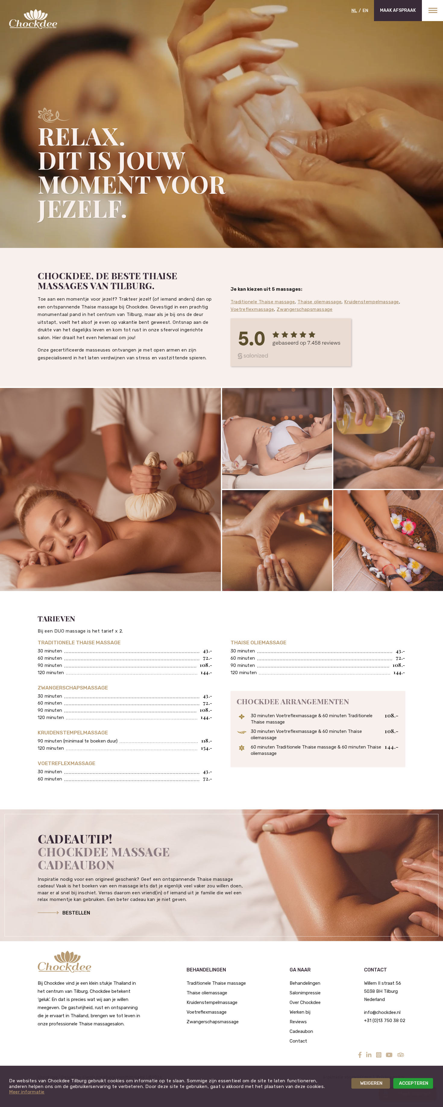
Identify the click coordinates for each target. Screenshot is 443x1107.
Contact (298, 1041)
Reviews (298, 1021)
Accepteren (413, 1083)
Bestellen (76, 913)
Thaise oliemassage (319, 302)
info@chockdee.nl (382, 1012)
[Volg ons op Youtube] (389, 1055)
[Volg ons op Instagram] (379, 1055)
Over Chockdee (305, 1002)
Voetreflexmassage (252, 309)
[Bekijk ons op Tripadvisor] (401, 1055)
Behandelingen (305, 983)
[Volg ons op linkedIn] (369, 1055)
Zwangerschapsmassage (304, 309)
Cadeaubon (301, 1031)
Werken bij (300, 1012)
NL (354, 10)
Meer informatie (27, 1092)
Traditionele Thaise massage (263, 302)
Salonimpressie (305, 993)
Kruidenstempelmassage (371, 302)
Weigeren (371, 1083)
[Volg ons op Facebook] (360, 1055)
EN (365, 10)
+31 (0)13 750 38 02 (384, 1020)
